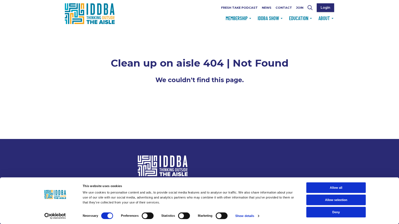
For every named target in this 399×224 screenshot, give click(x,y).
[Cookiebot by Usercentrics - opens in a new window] (55, 216)
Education (298, 18)
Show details (244, 216)
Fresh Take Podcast (239, 8)
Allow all (336, 187)
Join (299, 8)
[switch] (148, 215)
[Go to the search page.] (310, 7)
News (266, 8)
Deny (336, 212)
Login (325, 8)
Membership (237, 18)
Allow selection (336, 200)
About (324, 18)
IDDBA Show (268, 18)
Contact (284, 8)
